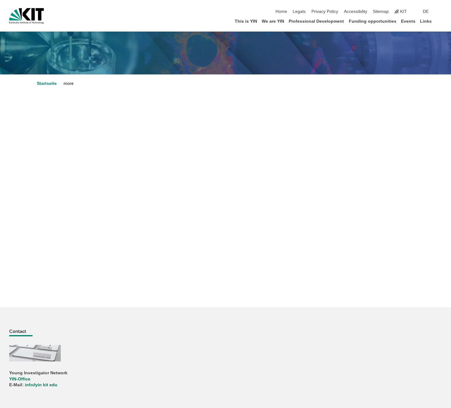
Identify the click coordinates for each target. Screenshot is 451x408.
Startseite (47, 83)
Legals (299, 11)
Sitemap (381, 11)
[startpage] (440, 21)
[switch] (440, 11)
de (426, 11)
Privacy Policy (324, 11)
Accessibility (355, 11)
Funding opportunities (372, 21)
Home (281, 11)
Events (408, 21)
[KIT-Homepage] (26, 16)
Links (426, 21)
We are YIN (273, 21)
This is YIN (246, 21)
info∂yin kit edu (41, 385)
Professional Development (316, 21)
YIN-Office (19, 379)
